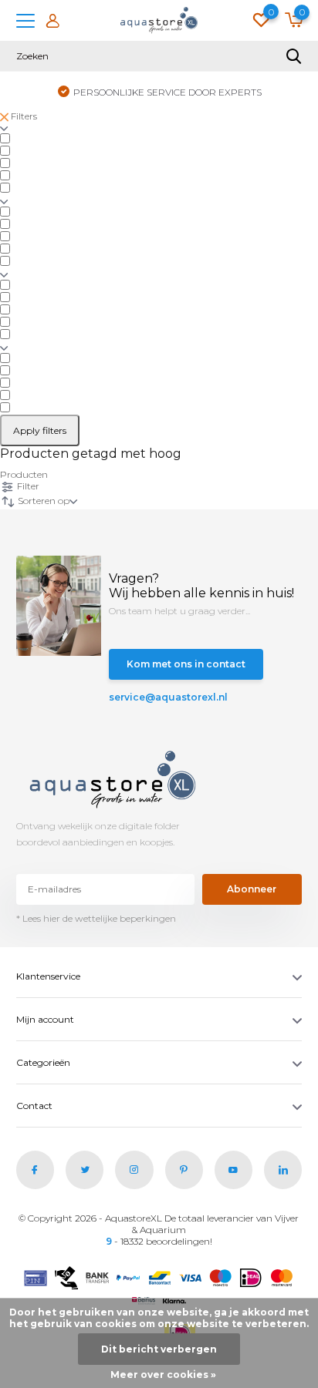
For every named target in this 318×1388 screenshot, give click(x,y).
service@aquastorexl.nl (157, 697)
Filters (22, 116)
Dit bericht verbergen (159, 1349)
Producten (24, 474)
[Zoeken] (294, 56)
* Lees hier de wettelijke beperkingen (96, 918)
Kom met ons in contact (186, 664)
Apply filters (39, 430)
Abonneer (251, 889)
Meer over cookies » (163, 1374)
